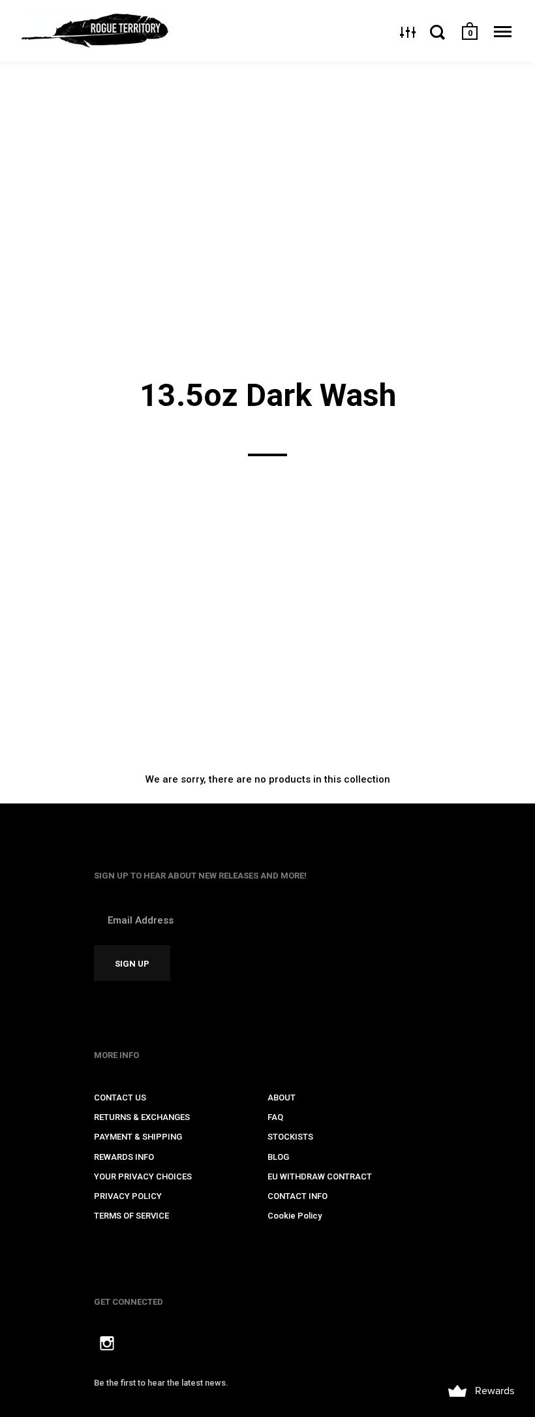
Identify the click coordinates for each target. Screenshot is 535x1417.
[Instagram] (107, 1345)
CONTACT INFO (298, 1196)
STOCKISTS (290, 1137)
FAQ (275, 1117)
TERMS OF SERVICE (131, 1216)
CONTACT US (120, 1097)
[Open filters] (408, 32)
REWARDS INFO (124, 1157)
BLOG (278, 1157)
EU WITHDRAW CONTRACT (320, 1176)
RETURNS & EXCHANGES (142, 1117)
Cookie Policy (295, 1216)
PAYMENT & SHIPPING (138, 1137)
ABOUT (282, 1097)
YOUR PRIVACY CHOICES (143, 1176)
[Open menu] (503, 32)
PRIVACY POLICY (128, 1196)
